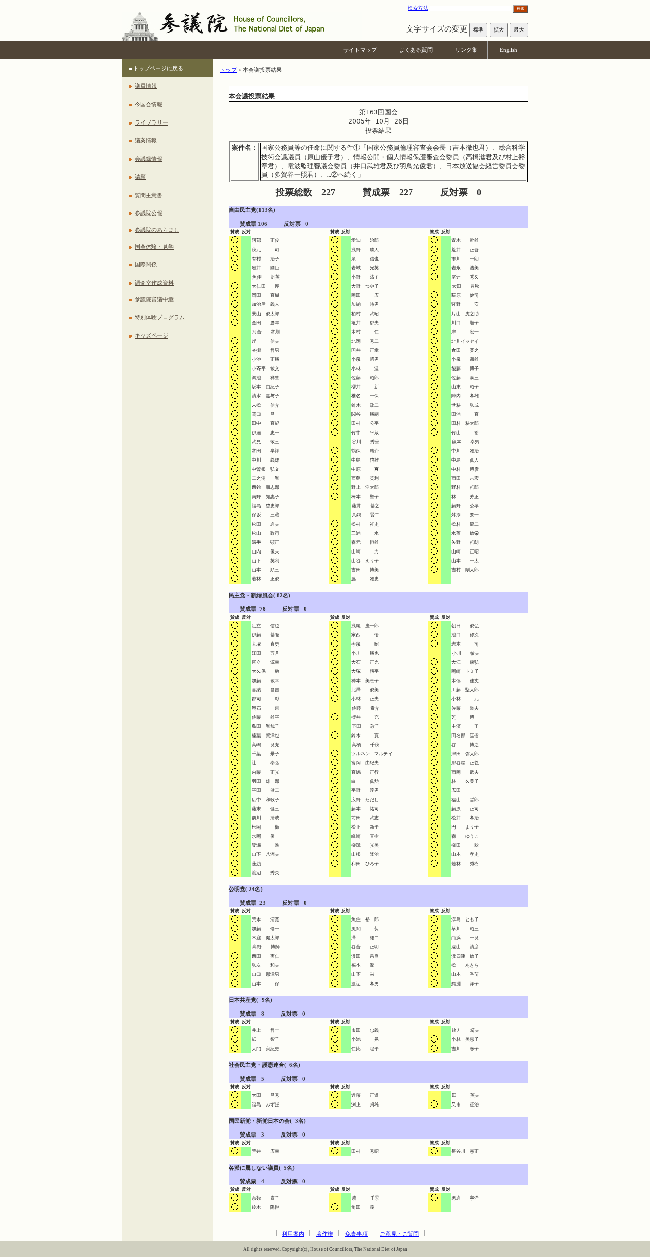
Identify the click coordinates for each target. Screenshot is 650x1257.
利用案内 (293, 1234)
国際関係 (146, 264)
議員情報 (146, 86)
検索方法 (418, 8)
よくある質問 (416, 50)
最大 (519, 30)
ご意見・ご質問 (399, 1234)
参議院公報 (148, 213)
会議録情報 (148, 159)
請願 (140, 177)
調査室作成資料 (154, 283)
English (508, 50)
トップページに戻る (158, 68)
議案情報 (146, 140)
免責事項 (356, 1234)
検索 (520, 8)
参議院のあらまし (157, 230)
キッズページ (151, 335)
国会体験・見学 (154, 246)
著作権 (324, 1234)
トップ (228, 70)
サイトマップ (360, 50)
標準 (478, 30)
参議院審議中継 (154, 299)
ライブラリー (151, 122)
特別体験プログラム (160, 317)
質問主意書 (148, 195)
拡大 (499, 30)
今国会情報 (148, 104)
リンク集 (466, 50)
